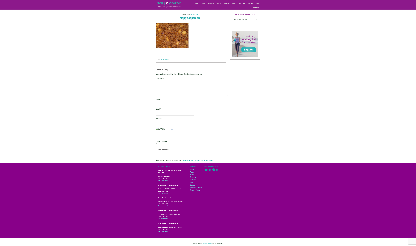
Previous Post (165, 59)
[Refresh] (172, 129)
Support (193, 180)
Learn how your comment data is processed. (198, 160)
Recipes (193, 177)
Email (158, 109)
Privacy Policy (195, 190)
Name (158, 99)
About (192, 172)
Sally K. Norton (171, 4)
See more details (163, 180)
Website (159, 118)
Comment (160, 78)
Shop (192, 175)
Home (192, 169)
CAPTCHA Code (161, 141)
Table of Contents (196, 188)
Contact (192, 185)
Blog (191, 182)
